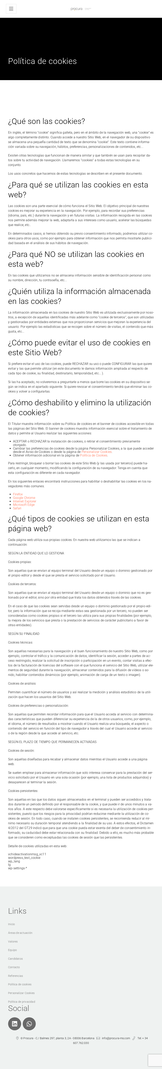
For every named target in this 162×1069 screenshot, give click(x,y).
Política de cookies (19, 984)
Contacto (14, 967)
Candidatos (15, 958)
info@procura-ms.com (116, 1038)
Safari (17, 508)
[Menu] (11, 9)
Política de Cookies (93, 455)
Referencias (15, 975)
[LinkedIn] (14, 1023)
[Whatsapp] (29, 1023)
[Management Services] (81, 9)
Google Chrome (24, 498)
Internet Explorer (24, 501)
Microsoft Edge (24, 505)
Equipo (12, 950)
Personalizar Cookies (97, 452)
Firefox (18, 494)
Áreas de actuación (20, 932)
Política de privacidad (21, 1001)
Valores (13, 941)
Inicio (11, 924)
